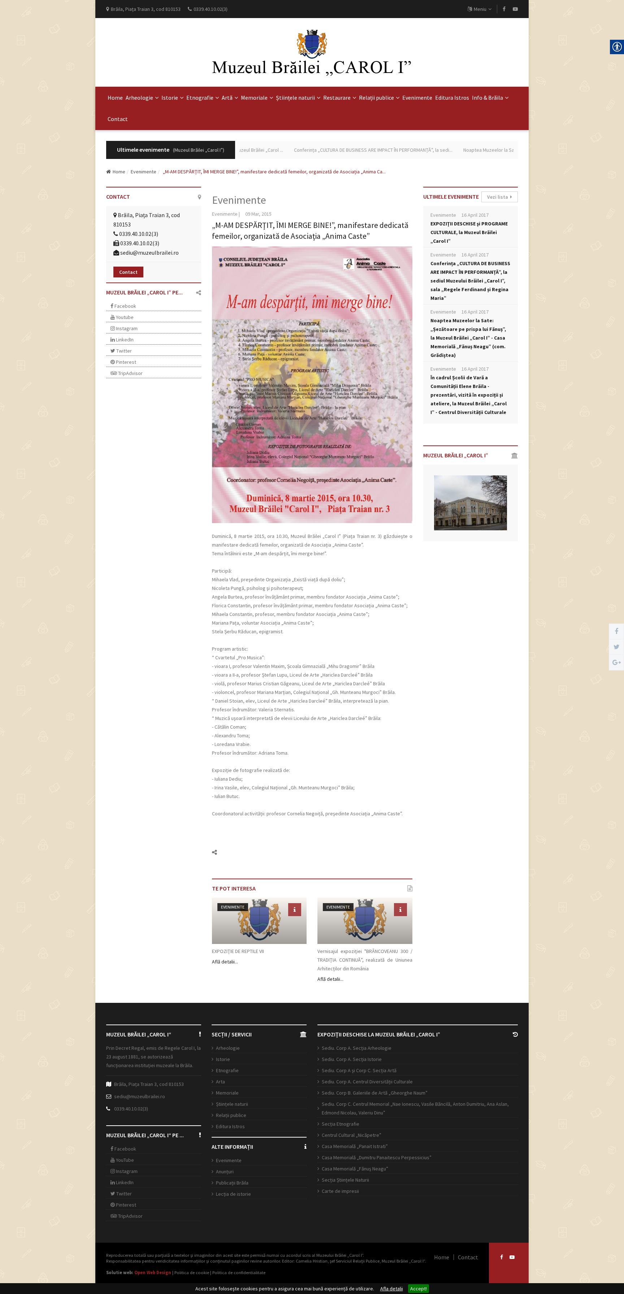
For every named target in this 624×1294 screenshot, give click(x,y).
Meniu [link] (480, 9)
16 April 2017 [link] (475, 215)
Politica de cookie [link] (191, 1272)
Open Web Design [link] (152, 1272)
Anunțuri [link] (225, 1171)
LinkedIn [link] (124, 339)
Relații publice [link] (376, 97)
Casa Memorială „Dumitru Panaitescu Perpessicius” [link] (377, 1157)
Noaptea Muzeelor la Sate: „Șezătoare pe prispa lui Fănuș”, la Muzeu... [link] (515, 150)
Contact (128, 272)
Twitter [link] (123, 351)
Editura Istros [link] (452, 97)
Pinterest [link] (125, 362)
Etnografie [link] (199, 97)
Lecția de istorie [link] (233, 1194)
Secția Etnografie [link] (340, 1124)
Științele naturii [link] (295, 97)
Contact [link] (118, 118)
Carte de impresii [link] (340, 1191)
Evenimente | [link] (226, 214)
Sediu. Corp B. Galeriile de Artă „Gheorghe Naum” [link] (375, 1093)
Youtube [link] (124, 317)
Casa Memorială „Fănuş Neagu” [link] (355, 1168)
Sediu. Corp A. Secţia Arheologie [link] (356, 1048)
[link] (504, 9)
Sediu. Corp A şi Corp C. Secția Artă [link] (359, 1070)
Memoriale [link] (254, 97)
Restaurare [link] (337, 97)
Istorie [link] (169, 97)
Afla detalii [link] (391, 1288)
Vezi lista (498, 197)
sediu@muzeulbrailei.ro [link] (149, 252)
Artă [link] (227, 97)
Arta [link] (220, 1081)
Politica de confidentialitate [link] (238, 1272)
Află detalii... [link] (225, 961)
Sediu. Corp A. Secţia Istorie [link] (352, 1059)
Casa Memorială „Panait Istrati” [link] (355, 1146)
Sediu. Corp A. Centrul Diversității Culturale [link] (367, 1081)
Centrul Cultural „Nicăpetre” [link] (351, 1135)
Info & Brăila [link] (487, 97)
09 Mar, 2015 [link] (258, 214)
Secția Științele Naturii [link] (345, 1180)
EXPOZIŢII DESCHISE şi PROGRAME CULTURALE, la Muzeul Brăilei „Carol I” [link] (469, 232)
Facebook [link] (124, 306)
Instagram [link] (126, 328)
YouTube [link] (124, 1160)
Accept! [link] (418, 1288)
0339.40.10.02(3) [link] (131, 1108)
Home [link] (115, 97)
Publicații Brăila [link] (232, 1182)
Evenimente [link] (417, 97)
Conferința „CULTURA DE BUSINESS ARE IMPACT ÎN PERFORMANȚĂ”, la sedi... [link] (350, 150)
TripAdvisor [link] (130, 373)
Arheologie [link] (139, 97)
